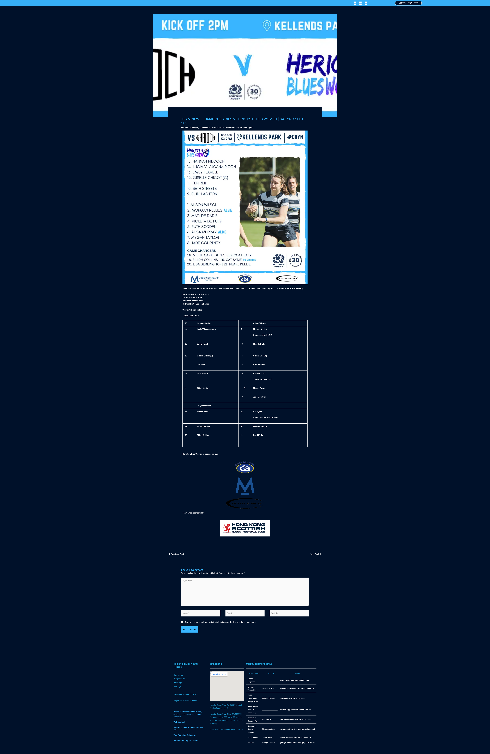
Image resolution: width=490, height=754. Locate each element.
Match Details (217, 127)
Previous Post (176, 554)
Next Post (315, 554)
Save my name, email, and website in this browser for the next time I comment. (220, 622)
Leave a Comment (189, 127)
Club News (205, 127)
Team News (230, 127)
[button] (14, 3)
